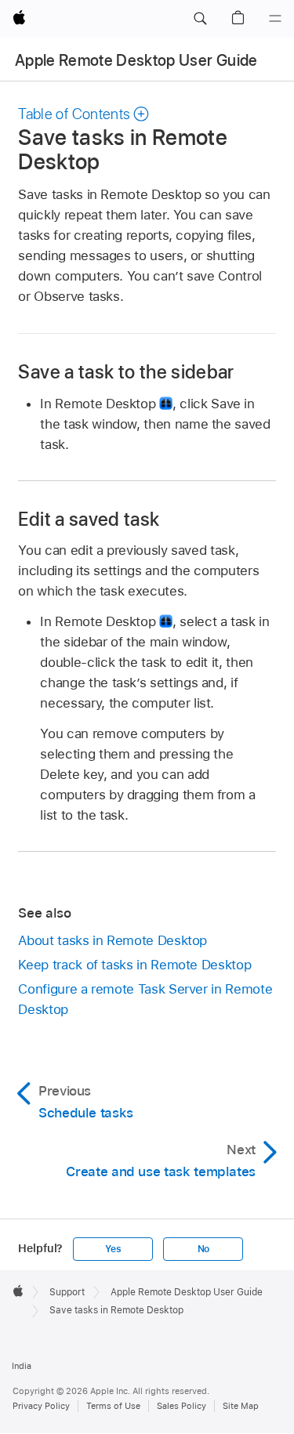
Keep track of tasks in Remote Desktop (134, 964)
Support (67, 1292)
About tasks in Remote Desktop (112, 940)
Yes (113, 1249)
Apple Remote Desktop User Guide (136, 60)
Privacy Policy (41, 1405)
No (204, 1249)
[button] (200, 19)
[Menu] (275, 19)
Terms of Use (113, 1405)
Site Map (241, 1405)
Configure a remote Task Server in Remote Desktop (145, 999)
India (21, 1365)
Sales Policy (181, 1405)
